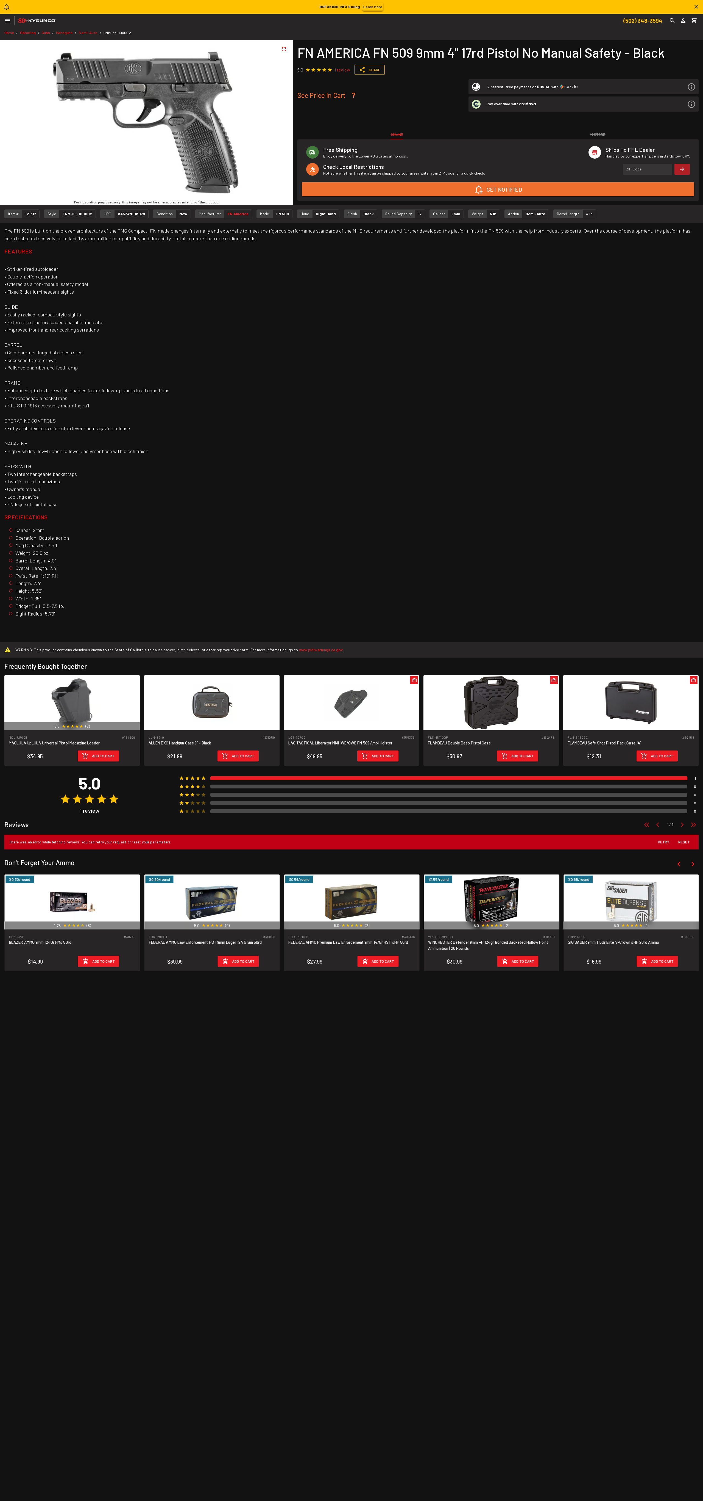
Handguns (64, 32)
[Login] (683, 20)
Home (9, 32)
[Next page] (682, 824)
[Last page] (693, 824)
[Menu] (7, 20)
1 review (342, 69)
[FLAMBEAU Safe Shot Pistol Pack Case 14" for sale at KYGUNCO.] (631, 702)
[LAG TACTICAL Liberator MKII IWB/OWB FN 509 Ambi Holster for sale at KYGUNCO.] (351, 702)
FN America (238, 213)
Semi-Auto (88, 32)
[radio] (307, 69)
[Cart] (694, 20)
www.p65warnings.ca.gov (321, 649)
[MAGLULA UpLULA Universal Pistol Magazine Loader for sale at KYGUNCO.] (72, 702)
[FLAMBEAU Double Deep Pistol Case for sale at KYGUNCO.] (491, 702)
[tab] (396, 134)
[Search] (672, 20)
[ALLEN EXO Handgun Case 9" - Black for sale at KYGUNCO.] (212, 702)
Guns (46, 32)
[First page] (646, 824)
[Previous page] (657, 824)
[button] (583, 86)
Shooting (28, 32)
